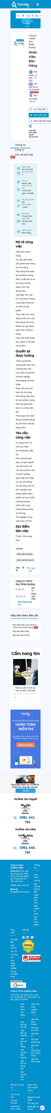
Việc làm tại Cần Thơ (23, 1076)
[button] (15, 698)
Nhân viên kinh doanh (25, 560)
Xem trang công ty (25, 603)
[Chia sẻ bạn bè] (30, 126)
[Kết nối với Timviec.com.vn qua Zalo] (42, 1108)
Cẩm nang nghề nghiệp (13, 964)
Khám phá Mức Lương (15, 1107)
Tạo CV (13, 951)
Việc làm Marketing (35, 1040)
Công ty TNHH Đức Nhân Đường (33, 41)
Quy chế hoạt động (36, 921)
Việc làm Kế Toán (35, 1029)
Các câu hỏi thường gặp (37, 888)
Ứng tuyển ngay (40, 115)
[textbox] (29, 16)
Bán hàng (26, 232)
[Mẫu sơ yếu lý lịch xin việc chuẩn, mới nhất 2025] (25, 672)
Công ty (19, 149)
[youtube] (33, 937)
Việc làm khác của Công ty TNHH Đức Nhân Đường (24, 626)
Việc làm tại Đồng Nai (23, 1065)
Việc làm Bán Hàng (35, 1060)
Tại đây (25, 790)
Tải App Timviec (13, 1101)
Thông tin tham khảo (14, 974)
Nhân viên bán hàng (24, 554)
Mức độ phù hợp (22, 155)
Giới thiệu (36, 876)
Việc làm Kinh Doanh (35, 1021)
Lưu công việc (39, 109)
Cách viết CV (13, 946)
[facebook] (24, 937)
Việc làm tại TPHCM (23, 1033)
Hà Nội (32, 101)
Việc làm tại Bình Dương (23, 1054)
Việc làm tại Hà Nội (21, 635)
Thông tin (20, 144)
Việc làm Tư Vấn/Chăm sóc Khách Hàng (36, 1050)
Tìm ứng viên (33, 1103)
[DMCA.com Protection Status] (28, 946)
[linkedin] (28, 937)
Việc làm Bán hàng (20, 631)
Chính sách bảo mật (36, 899)
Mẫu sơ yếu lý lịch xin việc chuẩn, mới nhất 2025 (25, 690)
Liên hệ (37, 880)
